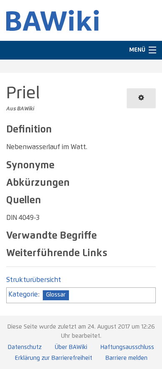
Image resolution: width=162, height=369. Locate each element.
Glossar (56, 295)
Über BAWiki (71, 347)
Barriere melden (126, 358)
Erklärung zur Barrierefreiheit (53, 358)
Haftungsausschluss (127, 347)
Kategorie (23, 294)
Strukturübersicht (33, 280)
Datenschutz (25, 347)
